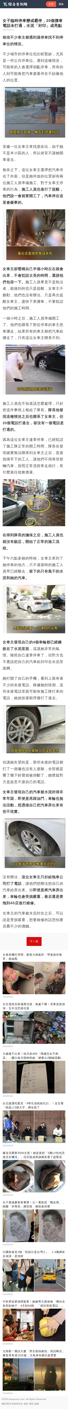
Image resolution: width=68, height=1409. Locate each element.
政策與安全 (17, 1403)
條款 (26, 1403)
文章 (51, 4)
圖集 (61, 4)
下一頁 (34, 941)
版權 (36, 1403)
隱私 (31, 1403)
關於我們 (6, 1403)
